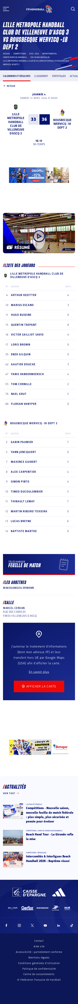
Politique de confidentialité (39, 968)
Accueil (6, 54)
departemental (49, 54)
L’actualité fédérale (34, 804)
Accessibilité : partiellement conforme (39, 952)
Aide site (39, 946)
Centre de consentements (39, 974)
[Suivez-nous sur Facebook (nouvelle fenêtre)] (6, 925)
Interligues (42, 853)
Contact (39, 940)
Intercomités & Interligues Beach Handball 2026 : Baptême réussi (48, 858)
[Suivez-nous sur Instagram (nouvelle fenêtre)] (19, 925)
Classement (41, 76)
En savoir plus (39, 672)
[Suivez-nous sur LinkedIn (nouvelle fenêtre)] (58, 925)
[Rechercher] (73, 9)
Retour (11, 86)
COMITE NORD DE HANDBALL (15, 57)
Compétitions (19, 54)
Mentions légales (39, 957)
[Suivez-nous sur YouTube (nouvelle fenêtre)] (45, 925)
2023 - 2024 (34, 54)
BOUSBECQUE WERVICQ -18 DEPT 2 (62, 124)
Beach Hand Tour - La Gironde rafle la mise (49, 836)
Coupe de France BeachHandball (50, 831)
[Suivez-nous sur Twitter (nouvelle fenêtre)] (32, 925)
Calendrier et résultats (16, 76)
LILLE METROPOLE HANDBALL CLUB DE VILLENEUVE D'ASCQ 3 (15, 123)
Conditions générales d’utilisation (39, 963)
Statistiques (59, 76)
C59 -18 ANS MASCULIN (40, 57)
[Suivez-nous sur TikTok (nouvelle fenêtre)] (71, 925)
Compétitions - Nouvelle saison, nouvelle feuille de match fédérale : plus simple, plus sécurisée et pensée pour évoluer (49, 814)
